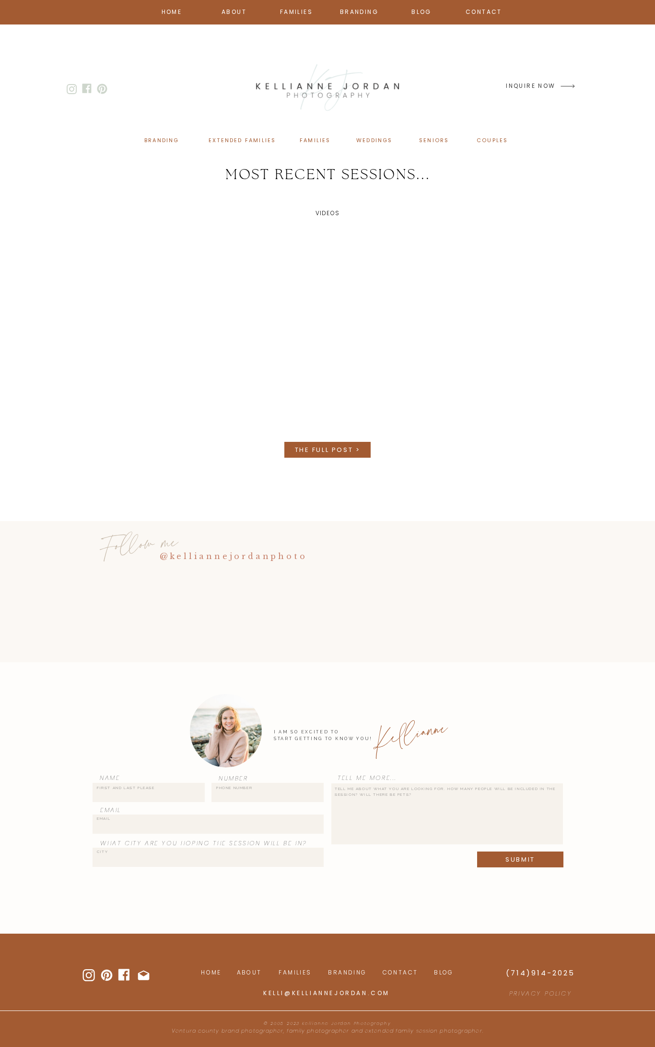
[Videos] (327, 333)
